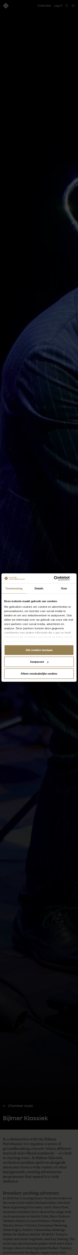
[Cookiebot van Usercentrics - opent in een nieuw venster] (58, 578)
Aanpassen (37, 661)
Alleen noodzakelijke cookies (39, 673)
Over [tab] (64, 588)
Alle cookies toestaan (39, 649)
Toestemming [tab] (13, 588)
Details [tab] (39, 588)
